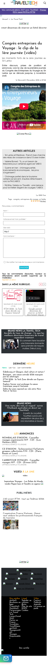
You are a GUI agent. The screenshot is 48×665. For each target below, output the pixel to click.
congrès (16, 199)
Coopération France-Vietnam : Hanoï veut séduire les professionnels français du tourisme (22, 515)
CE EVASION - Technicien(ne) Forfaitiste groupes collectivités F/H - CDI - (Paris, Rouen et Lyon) (23, 451)
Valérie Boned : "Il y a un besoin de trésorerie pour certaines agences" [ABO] (22, 162)
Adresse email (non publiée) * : (15, 219)
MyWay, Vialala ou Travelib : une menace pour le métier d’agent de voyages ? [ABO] (23, 186)
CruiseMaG (14, 606)
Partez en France (13, 621)
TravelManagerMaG (14, 627)
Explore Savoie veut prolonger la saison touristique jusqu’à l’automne (20, 385)
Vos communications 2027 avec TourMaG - (24, 11)
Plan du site (27, 606)
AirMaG (13, 601)
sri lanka (42, 199)
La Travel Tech (16, 19)
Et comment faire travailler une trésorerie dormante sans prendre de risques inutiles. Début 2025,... (32, 344)
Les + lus (12, 368)
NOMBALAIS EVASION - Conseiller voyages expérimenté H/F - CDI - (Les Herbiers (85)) (21, 440)
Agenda (37, 604)
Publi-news (24, 493)
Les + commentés (24, 368)
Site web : (7, 228)
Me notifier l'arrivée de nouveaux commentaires (25, 262)
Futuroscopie (15, 610)
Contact (37, 601)
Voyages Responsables (15, 636)
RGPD (24, 608)
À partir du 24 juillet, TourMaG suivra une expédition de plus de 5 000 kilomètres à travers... (32, 417)
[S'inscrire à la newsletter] (6, 658)
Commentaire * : (9, 236)
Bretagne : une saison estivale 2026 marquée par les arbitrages (23, 376)
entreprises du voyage (29, 199)
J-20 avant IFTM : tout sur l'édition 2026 (23, 499)
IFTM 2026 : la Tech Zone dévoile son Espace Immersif (13, 311)
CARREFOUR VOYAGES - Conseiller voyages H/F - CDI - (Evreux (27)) (20, 461)
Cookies (25, 610)
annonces (24, 434)
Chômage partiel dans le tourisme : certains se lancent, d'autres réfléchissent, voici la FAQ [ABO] (22, 178)
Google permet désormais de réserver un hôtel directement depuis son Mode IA (35, 311)
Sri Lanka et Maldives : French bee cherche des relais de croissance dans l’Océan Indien (24, 156)
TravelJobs (14, 624)
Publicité (37, 603)
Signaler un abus (9, 280)
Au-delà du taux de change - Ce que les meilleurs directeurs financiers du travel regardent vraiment (24, 335)
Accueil (5, 19)
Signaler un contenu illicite (26, 602)
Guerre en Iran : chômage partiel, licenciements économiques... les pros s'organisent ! (21, 170)
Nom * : (6, 211)
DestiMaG (14, 608)
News (4, 368)
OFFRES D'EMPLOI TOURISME (14, 444)
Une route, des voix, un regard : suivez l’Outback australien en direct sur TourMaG (24, 408)
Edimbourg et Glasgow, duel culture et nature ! (24, 372)
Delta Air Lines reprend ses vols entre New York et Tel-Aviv (22, 390)
